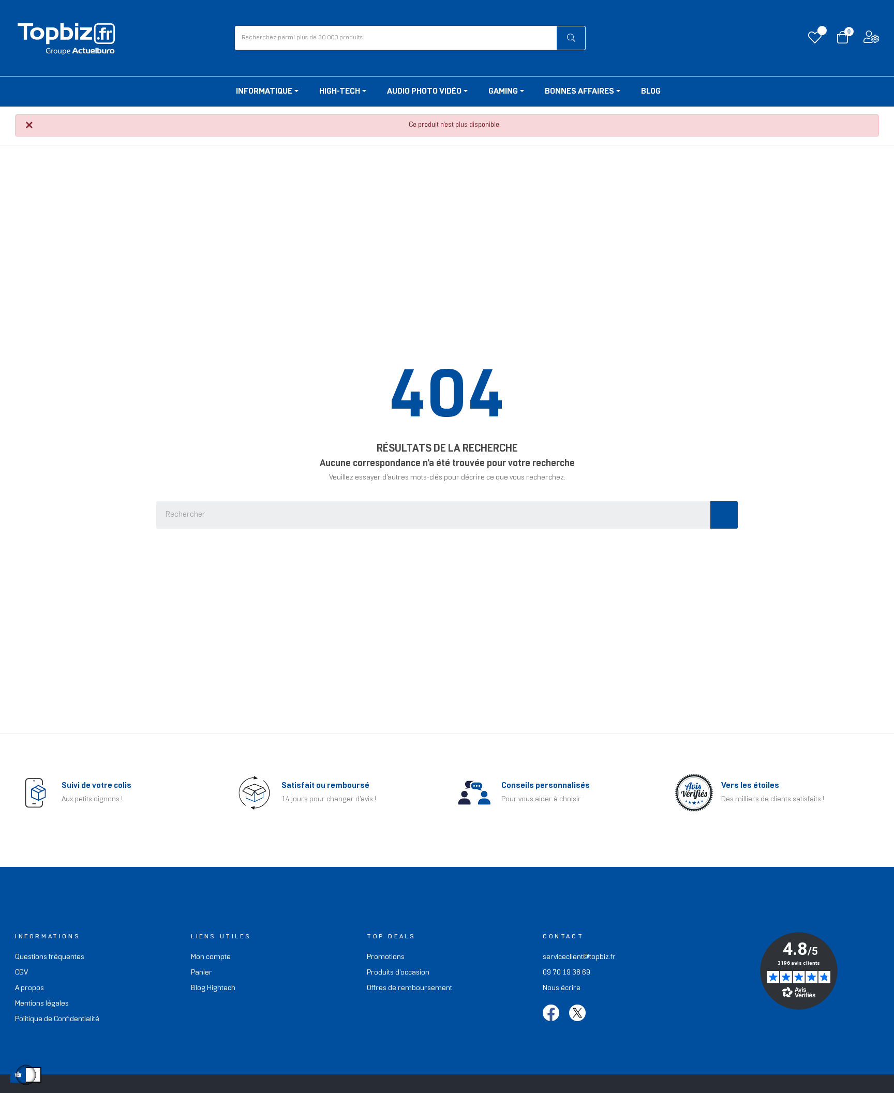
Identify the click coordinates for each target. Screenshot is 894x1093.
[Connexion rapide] (871, 39)
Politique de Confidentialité (57, 1019)
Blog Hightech (213, 988)
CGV (21, 972)
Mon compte (211, 957)
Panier (201, 972)
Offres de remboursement (409, 988)
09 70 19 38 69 (566, 972)
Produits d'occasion (398, 972)
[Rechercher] (571, 38)
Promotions (386, 957)
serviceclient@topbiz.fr (579, 957)
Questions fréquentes (49, 957)
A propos (29, 988)
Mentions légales (42, 1003)
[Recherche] (724, 515)
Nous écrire (561, 988)
